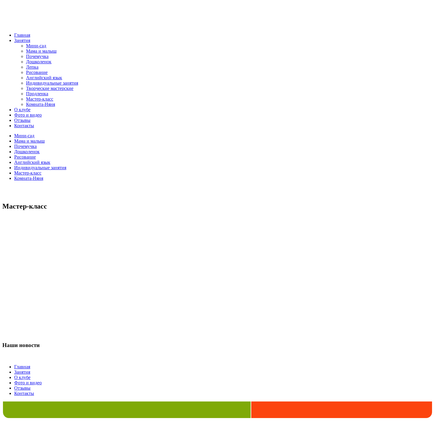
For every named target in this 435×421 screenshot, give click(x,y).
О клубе (22, 109)
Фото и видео (28, 114)
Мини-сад (36, 45)
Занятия (22, 40)
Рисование (37, 72)
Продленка (37, 93)
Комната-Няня (40, 104)
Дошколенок (38, 61)
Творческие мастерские (49, 88)
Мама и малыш (41, 51)
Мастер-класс (39, 98)
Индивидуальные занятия (52, 83)
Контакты (24, 125)
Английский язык (44, 77)
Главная (22, 35)
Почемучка (37, 56)
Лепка (32, 67)
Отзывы (22, 120)
